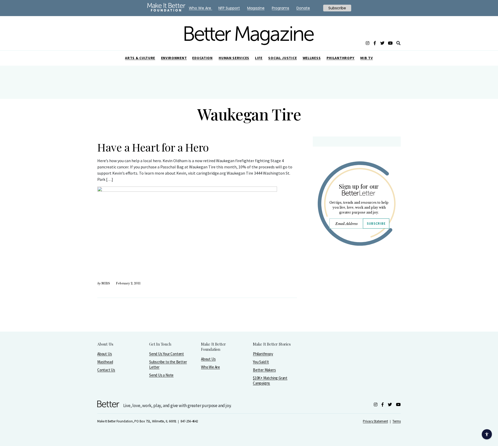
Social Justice (282, 58)
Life (258, 58)
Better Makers (264, 369)
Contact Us (106, 369)
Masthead (105, 361)
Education (202, 58)
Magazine (256, 8)
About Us (104, 353)
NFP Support (229, 8)
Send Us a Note (161, 375)
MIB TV (366, 58)
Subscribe (376, 223)
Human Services (234, 58)
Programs (280, 8)
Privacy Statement (375, 421)
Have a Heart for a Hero (153, 147)
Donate (303, 8)
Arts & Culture (140, 58)
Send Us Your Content (166, 353)
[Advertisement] (356, 295)
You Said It (261, 361)
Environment (174, 58)
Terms (396, 421)
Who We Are (210, 367)
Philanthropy (341, 58)
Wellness (312, 58)
